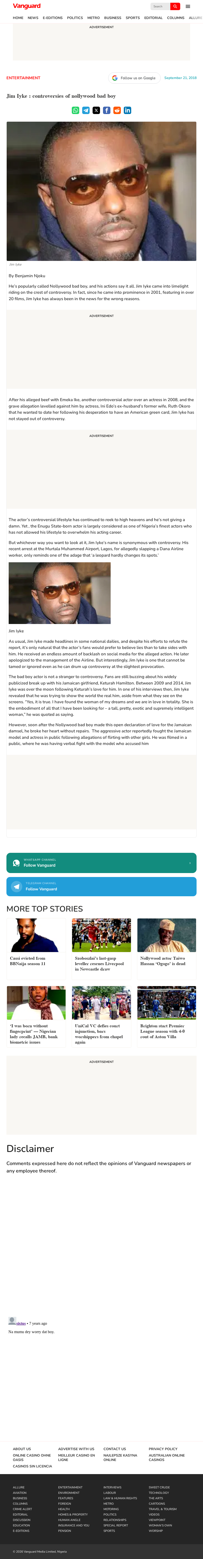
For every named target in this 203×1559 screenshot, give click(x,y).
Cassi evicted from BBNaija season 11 (28, 960)
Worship (156, 1531)
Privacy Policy (163, 1449)
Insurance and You (73, 1525)
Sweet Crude (159, 1487)
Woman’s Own (160, 1525)
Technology (159, 1493)
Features (65, 1498)
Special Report (115, 1525)
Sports (133, 18)
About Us (22, 1449)
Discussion (21, 1520)
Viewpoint (157, 1520)
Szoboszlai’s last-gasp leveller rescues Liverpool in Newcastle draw (99, 963)
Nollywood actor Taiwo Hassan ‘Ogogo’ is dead (162, 960)
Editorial (153, 18)
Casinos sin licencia (32, 1466)
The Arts (156, 1498)
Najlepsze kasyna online (120, 1457)
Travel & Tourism (163, 1509)
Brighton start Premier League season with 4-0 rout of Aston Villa (162, 1030)
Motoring (111, 1509)
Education (21, 1525)
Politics (75, 18)
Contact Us (114, 1449)
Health (64, 1509)
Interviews (112, 1487)
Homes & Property (73, 1515)
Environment (68, 1493)
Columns (175, 18)
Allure (195, 18)
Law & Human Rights (120, 1498)
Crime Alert (22, 1509)
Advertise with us (76, 1449)
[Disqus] (101, 1250)
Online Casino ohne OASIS (32, 1457)
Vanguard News (27, 6)
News (33, 18)
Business (112, 18)
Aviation (19, 1493)
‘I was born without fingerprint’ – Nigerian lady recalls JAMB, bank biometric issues (34, 1033)
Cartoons (157, 1504)
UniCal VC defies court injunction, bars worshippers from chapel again (99, 1033)
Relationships (114, 1520)
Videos (154, 1515)
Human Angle (69, 1520)
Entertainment (23, 78)
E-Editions (53, 18)
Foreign (64, 1504)
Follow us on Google (138, 78)
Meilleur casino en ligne (76, 1457)
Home (18, 18)
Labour (109, 1493)
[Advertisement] (101, 350)
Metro (93, 18)
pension (64, 1531)
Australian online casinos (167, 1457)
